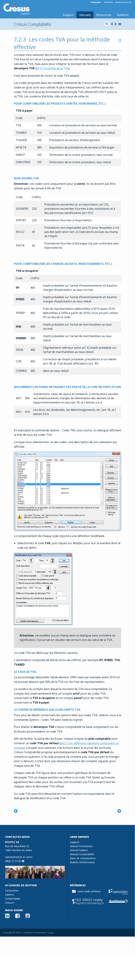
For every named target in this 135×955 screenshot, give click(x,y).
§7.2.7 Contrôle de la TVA (52, 68)
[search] (107, 24)
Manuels (85, 15)
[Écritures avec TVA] (16, 811)
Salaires (9, 894)
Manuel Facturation (81, 846)
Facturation (11, 890)
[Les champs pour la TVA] (119, 811)
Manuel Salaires (79, 850)
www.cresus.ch (123, 2)
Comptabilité (12, 898)
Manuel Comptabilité (82, 854)
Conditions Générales (34, 932)
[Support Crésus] (17, 9)
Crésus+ (9, 902)
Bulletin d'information (82, 862)
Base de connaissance (83, 858)
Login (51, 932)
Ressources (103, 15)
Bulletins (123, 15)
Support (68, 15)
